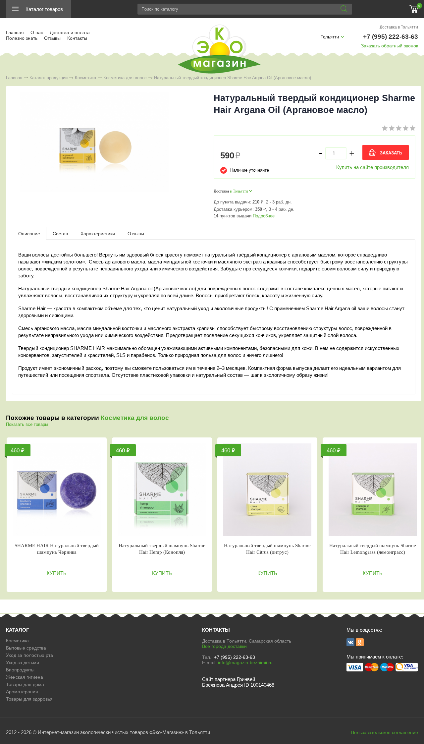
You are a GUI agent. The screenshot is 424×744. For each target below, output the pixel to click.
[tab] (29, 233)
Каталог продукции (48, 77)
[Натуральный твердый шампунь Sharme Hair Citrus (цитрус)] (267, 489)
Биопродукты (20, 669)
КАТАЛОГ (17, 630)
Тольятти (330, 36)
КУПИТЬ (57, 573)
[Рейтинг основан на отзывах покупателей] (398, 129)
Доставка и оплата (70, 32)
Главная (15, 32)
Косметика (85, 77)
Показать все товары (27, 424)
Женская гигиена (24, 677)
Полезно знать (21, 38)
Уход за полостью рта (29, 655)
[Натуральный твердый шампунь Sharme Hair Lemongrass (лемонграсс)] (373, 489)
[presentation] (29, 233)
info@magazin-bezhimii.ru (245, 662)
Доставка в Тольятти (399, 27)
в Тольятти (239, 191)
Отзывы (52, 38)
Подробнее (264, 215)
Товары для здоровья (29, 699)
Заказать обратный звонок (389, 45)
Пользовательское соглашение (384, 732)
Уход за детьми (22, 662)
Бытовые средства (26, 648)
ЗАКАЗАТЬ (391, 152)
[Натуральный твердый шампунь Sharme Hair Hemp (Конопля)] (162, 489)
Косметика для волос (125, 77)
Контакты (77, 38)
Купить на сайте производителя (372, 167)
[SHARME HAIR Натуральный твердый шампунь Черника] (57, 489)
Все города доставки (224, 646)
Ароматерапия (22, 691)
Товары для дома (25, 684)
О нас (36, 32)
